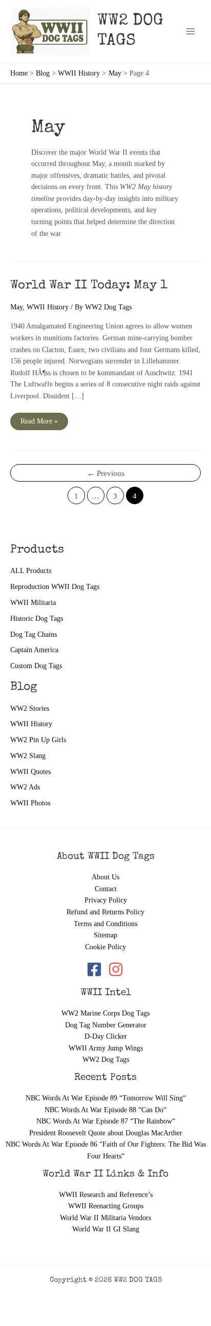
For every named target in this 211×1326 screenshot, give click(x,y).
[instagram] (116, 969)
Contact (106, 889)
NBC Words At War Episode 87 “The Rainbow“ (105, 1121)
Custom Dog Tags (36, 666)
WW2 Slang (28, 756)
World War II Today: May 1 (88, 286)
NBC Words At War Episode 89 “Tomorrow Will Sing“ (106, 1098)
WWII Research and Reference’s (106, 1195)
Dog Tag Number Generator (105, 1025)
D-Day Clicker (106, 1036)
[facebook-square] (96, 969)
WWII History (31, 724)
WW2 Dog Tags (105, 1059)
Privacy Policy (106, 900)
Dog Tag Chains (33, 634)
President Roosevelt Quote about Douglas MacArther (105, 1133)
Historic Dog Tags (36, 618)
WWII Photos (30, 803)
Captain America (34, 650)
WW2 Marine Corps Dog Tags (105, 1013)
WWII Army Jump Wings (106, 1048)
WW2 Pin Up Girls (38, 740)
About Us (105, 877)
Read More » (39, 423)
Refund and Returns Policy (105, 912)
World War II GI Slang (105, 1229)
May (16, 307)
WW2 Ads (25, 787)
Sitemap (105, 935)
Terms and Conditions (105, 924)
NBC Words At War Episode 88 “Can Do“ (105, 1110)
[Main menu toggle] (191, 31)
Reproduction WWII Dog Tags (54, 587)
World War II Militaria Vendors (105, 1218)
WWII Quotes (30, 772)
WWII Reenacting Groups (105, 1206)
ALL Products (30, 571)
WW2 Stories (29, 708)
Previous (105, 473)
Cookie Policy (105, 947)
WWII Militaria (33, 602)
